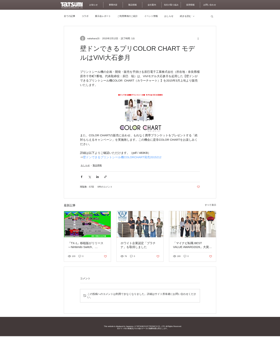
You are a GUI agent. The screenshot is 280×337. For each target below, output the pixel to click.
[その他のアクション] (198, 38)
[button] (209, 5)
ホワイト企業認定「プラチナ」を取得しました (138, 245)
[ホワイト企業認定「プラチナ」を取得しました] (140, 224)
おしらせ (168, 16)
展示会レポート (103, 16)
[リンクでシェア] (105, 176)
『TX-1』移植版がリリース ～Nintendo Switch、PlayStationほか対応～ (85, 245)
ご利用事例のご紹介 (127, 16)
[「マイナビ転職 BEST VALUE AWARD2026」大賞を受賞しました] (192, 224)
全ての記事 (69, 16)
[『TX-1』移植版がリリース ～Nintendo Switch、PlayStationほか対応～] (87, 224)
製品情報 (97, 165)
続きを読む (185, 16)
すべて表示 (210, 205)
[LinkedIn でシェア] (97, 176)
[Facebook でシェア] (81, 176)
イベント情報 (151, 16)
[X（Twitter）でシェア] (89, 176)
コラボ (85, 16)
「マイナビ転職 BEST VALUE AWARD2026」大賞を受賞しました (192, 245)
